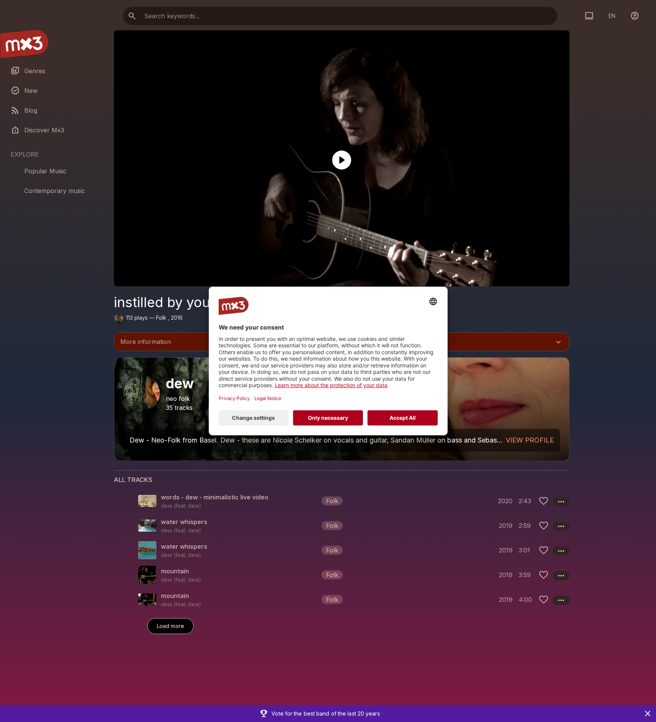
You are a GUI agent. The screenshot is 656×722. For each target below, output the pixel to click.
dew (193, 505)
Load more (170, 626)
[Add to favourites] (543, 501)
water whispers (184, 522)
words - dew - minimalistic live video (214, 497)
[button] (341, 501)
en (612, 16)
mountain (175, 571)
